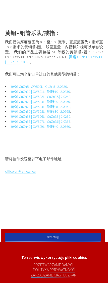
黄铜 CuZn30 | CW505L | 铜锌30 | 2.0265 (40, 111)
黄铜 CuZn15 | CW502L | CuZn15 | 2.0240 (40, 96)
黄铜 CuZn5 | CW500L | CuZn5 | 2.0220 (39, 86)
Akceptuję (52, 237)
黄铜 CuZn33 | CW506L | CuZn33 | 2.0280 (40, 116)
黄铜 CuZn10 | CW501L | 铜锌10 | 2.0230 (40, 91)
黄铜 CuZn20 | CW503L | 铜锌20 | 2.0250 (40, 101)
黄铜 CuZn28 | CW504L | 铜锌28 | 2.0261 (40, 106)
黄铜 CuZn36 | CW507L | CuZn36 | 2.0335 (40, 121)
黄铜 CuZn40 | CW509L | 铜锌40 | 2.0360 (40, 126)
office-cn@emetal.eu (20, 171)
